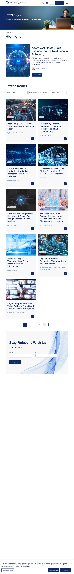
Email (37, 352)
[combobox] (39, 92)
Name (11, 352)
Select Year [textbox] (55, 92)
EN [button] (51, 3)
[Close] (71, 563)
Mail (47, 2)
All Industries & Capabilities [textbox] (38, 92)
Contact (59, 3)
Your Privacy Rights (7, 570)
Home (7, 32)
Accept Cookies (53, 570)
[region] (37, 567)
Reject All (65, 570)
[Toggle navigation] (67, 2)
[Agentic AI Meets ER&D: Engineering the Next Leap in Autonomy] (37, 60)
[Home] (16, 2)
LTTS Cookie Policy (25, 566)
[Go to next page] (49, 324)
